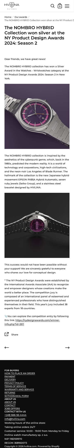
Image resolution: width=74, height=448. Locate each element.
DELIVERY (10, 379)
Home (7, 17)
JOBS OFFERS (12, 408)
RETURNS (9, 392)
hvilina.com (30, 446)
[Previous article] (6, 348)
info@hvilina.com (14, 418)
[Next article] (67, 348)
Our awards (21, 17)
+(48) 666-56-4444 (15, 414)
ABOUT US (10, 402)
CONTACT (9, 405)
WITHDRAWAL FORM (16, 396)
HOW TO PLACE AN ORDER (19, 373)
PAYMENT (9, 376)
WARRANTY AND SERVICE (19, 389)
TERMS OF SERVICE (15, 386)
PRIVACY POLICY (14, 383)
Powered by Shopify (48, 446)
